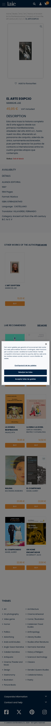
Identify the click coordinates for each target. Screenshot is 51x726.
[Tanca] (46, 344)
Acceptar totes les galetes (25, 379)
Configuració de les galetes (25, 365)
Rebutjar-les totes (25, 372)
